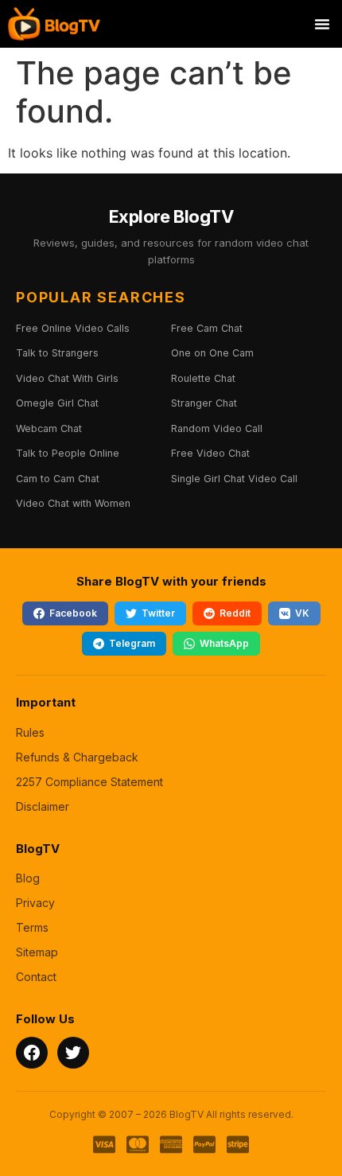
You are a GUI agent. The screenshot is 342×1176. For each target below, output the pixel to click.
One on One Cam (212, 353)
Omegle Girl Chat (57, 403)
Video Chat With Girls (67, 378)
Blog (28, 878)
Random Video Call (216, 428)
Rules (30, 732)
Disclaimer (42, 806)
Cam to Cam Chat (57, 479)
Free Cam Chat (207, 328)
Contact (36, 976)
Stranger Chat (204, 403)
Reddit (235, 613)
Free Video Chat (210, 453)
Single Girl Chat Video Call (234, 479)
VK (302, 613)
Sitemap (37, 952)
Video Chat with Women (73, 503)
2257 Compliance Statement (89, 782)
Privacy (35, 902)
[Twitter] (73, 1053)
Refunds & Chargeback (77, 757)
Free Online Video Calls (73, 328)
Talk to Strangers (57, 353)
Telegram (132, 643)
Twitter (158, 613)
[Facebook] (32, 1053)
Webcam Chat (49, 428)
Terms (32, 927)
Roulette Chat (203, 378)
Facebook (73, 613)
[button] (322, 24)
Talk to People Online (67, 453)
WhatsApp (224, 643)
